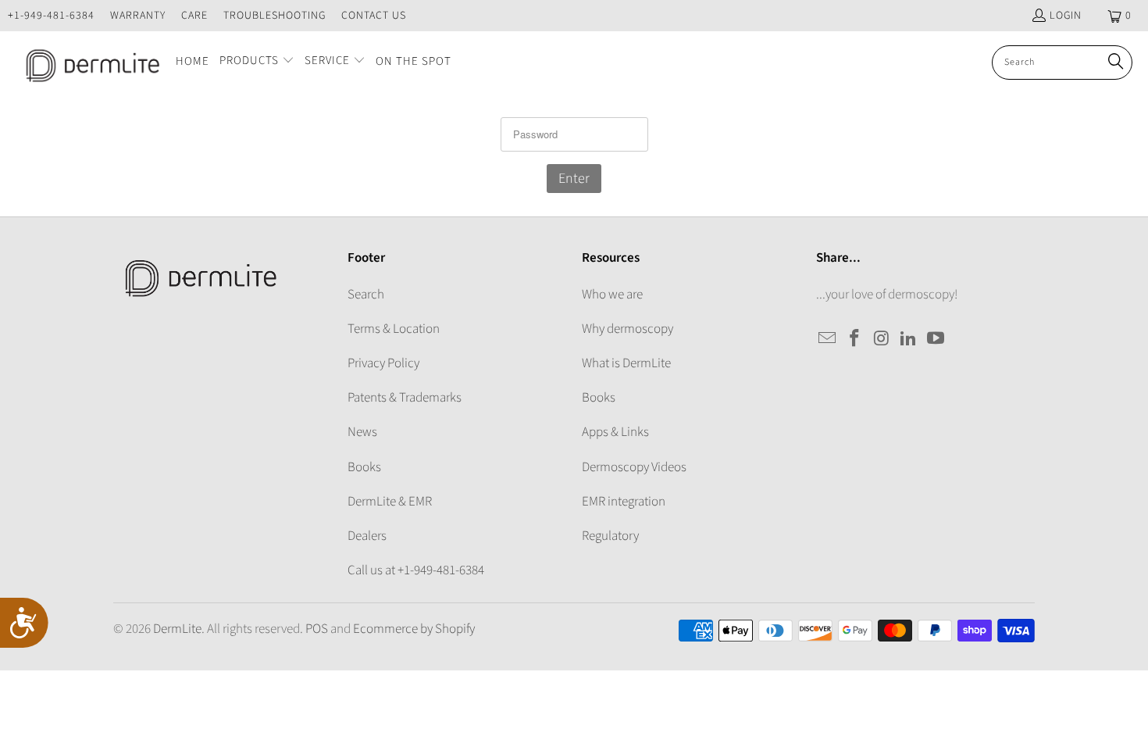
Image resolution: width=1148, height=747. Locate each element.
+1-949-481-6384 (51, 15)
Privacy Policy (383, 363)
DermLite (177, 629)
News (362, 432)
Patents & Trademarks (405, 397)
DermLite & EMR (390, 501)
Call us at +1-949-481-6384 (416, 570)
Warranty (138, 15)
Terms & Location (394, 329)
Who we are (612, 294)
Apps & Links (615, 432)
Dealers (367, 536)
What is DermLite (626, 363)
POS (316, 629)
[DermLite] (88, 62)
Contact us (373, 15)
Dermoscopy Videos (634, 467)
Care (194, 15)
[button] (256, 62)
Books (364, 467)
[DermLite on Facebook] (855, 339)
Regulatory (610, 536)
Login (1066, 15)
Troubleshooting (274, 15)
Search (366, 294)
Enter (574, 178)
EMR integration (623, 501)
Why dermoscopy (627, 329)
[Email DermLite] (828, 339)
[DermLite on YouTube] (936, 339)
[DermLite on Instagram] (881, 339)
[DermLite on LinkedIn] (909, 339)
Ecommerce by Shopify (414, 629)
